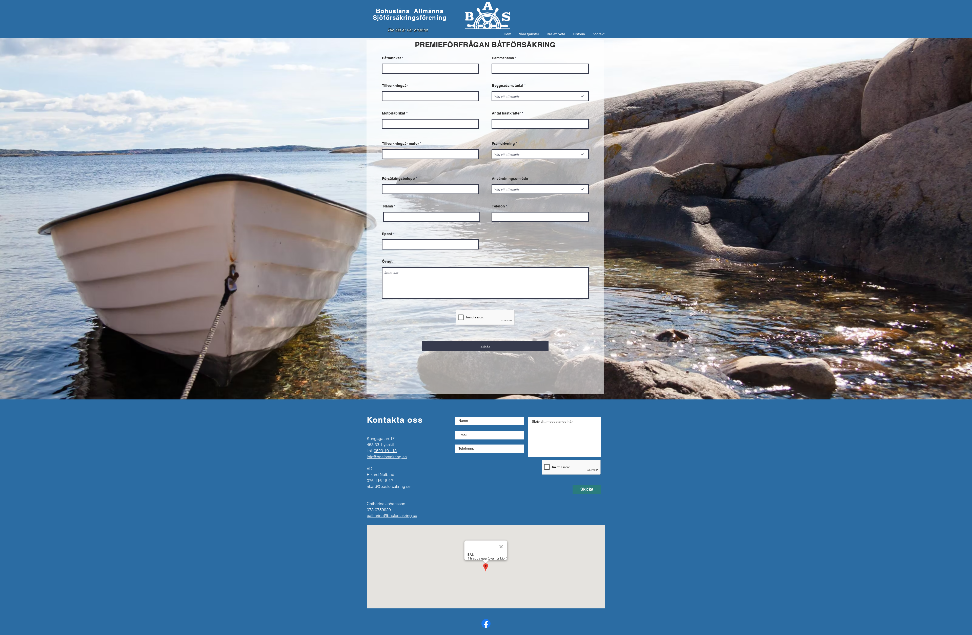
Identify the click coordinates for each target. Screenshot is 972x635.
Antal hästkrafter (506, 113)
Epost (387, 234)
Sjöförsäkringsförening (410, 17)
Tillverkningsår (395, 85)
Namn (388, 206)
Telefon (498, 206)
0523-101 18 (385, 450)
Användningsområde (510, 178)
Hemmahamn (503, 58)
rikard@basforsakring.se (389, 486)
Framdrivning (503, 143)
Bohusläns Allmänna (410, 10)
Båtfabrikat (391, 58)
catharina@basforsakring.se (392, 515)
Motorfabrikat (393, 113)
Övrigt (387, 261)
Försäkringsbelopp (398, 178)
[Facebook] (486, 624)
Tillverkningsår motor (400, 143)
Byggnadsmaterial (507, 85)
